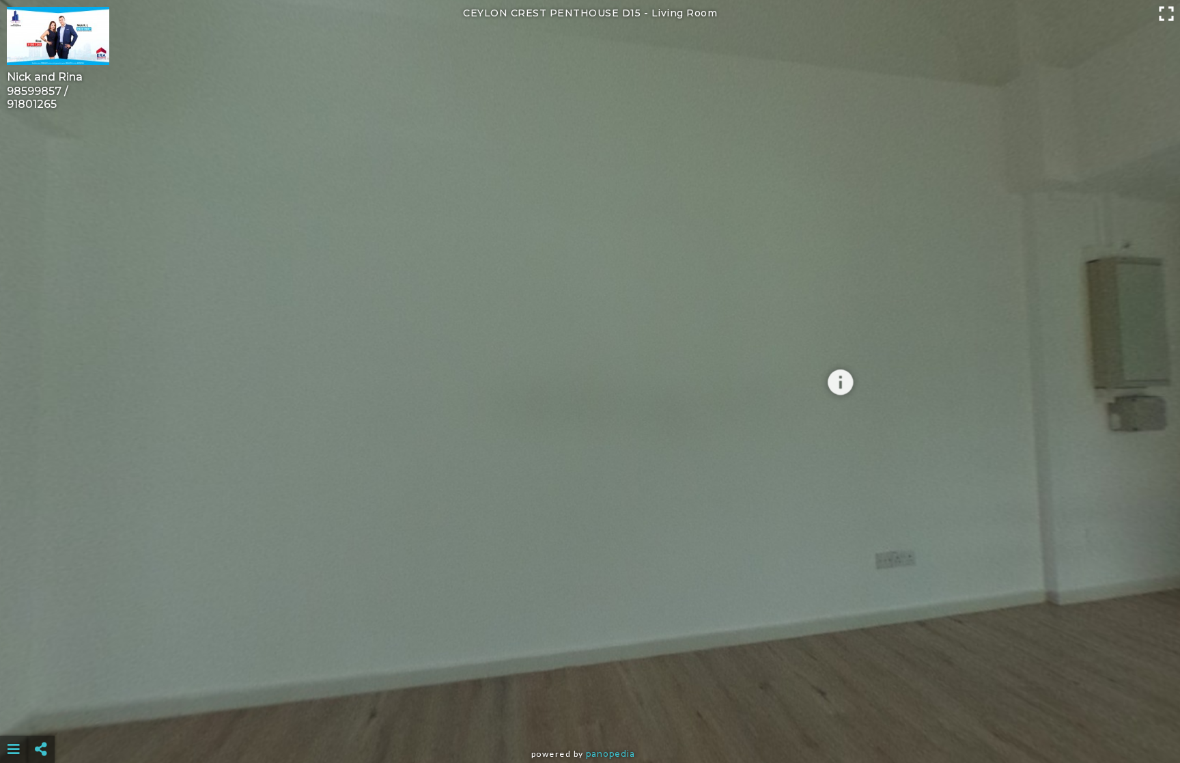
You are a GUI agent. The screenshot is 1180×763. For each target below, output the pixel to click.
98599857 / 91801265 (37, 98)
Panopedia (610, 754)
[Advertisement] (590, 715)
